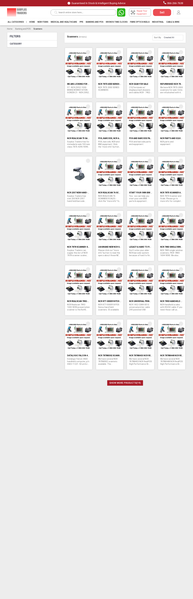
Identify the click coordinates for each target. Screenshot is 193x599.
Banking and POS (23, 29)
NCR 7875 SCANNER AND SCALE (175, 192)
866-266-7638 (175, 3)
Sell (162, 12)
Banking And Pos (94, 22)
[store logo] (17, 12)
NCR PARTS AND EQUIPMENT (173, 138)
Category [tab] (16, 43)
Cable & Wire (172, 22)
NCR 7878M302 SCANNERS (110, 355)
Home (32, 22)
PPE (81, 22)
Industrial (158, 22)
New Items (42, 22)
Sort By (157, 37)
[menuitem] (15, 22)
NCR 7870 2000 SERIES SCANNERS (114, 84)
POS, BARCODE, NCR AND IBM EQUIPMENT (118, 138)
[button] (88, 52)
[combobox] (84, 12)
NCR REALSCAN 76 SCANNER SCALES (115, 192)
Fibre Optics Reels (139, 22)
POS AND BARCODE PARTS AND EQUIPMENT (149, 138)
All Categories (16, 22)
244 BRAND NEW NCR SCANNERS (113, 247)
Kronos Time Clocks (116, 22)
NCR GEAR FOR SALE (138, 84)
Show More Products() (125, 383)
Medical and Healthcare (64, 22)
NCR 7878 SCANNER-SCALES (80, 247)
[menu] (94, 22)
